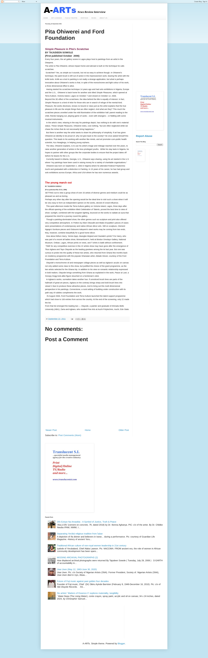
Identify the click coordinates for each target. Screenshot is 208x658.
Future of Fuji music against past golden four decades (83, 581)
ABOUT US (103, 18)
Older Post (124, 430)
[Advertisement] (87, 409)
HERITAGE (84, 18)
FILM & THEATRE (71, 18)
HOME (45, 18)
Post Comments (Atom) (69, 435)
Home (88, 430)
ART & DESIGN (56, 18)
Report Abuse (144, 136)
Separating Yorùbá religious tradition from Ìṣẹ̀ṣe (80, 533)
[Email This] (76, 319)
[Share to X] (81, 319)
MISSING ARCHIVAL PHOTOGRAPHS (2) (77, 557)
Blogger (121, 643)
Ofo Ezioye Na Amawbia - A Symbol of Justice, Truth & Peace (86, 522)
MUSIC (93, 18)
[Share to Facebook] (83, 319)
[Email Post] (72, 319)
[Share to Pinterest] (85, 319)
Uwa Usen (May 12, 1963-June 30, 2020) (77, 569)
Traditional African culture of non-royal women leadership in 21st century (91, 545)
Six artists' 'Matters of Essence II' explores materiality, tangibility (87, 593)
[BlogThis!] (78, 319)
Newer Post (51, 430)
